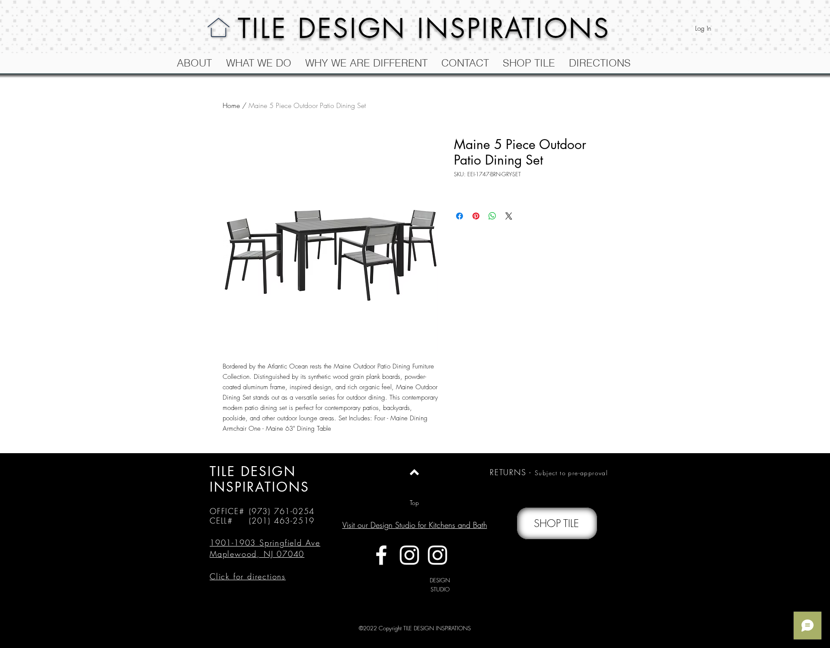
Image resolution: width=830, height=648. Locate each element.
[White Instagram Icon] (409, 555)
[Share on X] (509, 216)
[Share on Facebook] (459, 216)
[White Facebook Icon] (381, 555)
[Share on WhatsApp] (492, 216)
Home (231, 105)
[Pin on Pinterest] (476, 216)
